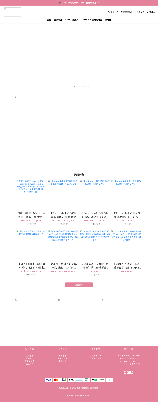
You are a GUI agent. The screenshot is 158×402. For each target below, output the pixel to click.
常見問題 (63, 361)
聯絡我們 (30, 364)
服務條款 (30, 358)
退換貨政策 (62, 358)
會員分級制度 (95, 355)
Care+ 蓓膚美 (71, 20)
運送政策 (63, 355)
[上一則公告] (14, 3)
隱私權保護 (29, 361)
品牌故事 (30, 355)
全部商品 (58, 20)
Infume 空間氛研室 (92, 20)
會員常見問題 (95, 358)
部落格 (108, 20)
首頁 (49, 20)
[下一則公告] (144, 3)
